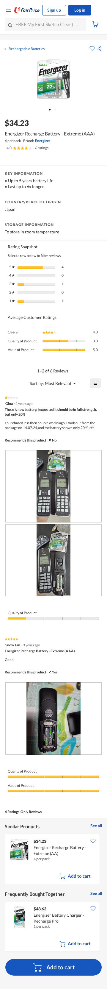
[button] (99, 48)
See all (96, 825)
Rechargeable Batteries (27, 49)
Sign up (54, 10)
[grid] (53, 859)
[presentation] (53, 486)
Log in (79, 10)
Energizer (42, 140)
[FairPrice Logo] (27, 10)
